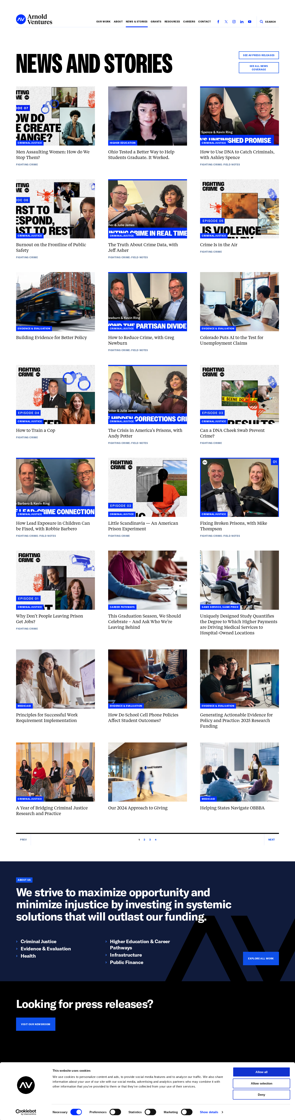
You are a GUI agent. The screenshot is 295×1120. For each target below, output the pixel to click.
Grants (156, 21)
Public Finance (126, 962)
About (118, 21)
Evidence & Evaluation (46, 948)
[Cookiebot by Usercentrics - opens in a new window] (26, 1112)
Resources (172, 21)
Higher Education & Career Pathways (140, 944)
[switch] (115, 1112)
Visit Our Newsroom (35, 1024)
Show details (209, 1112)
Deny (261, 1094)
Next (271, 839)
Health (28, 956)
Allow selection (261, 1083)
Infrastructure (126, 955)
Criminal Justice (38, 941)
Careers (189, 21)
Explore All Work (261, 958)
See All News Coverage (259, 68)
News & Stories (137, 21)
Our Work (103, 21)
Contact (204, 21)
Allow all (261, 1072)
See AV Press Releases (259, 55)
